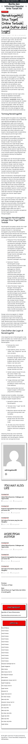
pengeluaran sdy (6, 705)
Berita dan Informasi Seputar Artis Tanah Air (14, 6)
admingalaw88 (22, 35)
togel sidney (4, 724)
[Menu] (2, 6)
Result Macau (5, 628)
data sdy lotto (5, 718)
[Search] (26, 6)
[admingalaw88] (14, 455)
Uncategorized (5, 11)
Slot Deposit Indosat (7, 674)
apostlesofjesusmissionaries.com (11, 615)
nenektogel (13, 99)
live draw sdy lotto (6, 721)
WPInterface (4, 739)
